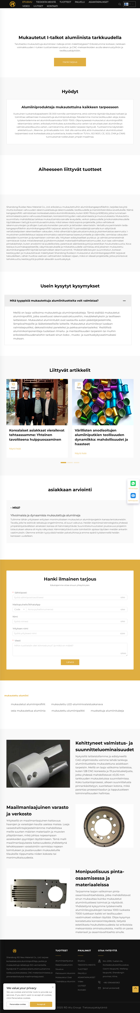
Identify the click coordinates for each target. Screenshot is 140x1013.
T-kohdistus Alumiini (65, 981)
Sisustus (59, 969)
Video (26, 6)
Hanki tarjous (70, 62)
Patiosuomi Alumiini (65, 973)
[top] (135, 989)
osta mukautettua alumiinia (28, 710)
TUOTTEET (65, 2)
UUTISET (38, 6)
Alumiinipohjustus (64, 961)
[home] (12, 4)
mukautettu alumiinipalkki (68, 710)
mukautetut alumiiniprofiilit (28, 704)
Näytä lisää (15, 448)
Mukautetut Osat (64, 977)
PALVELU (80, 2)
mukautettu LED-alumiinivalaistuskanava (77, 704)
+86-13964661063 (111, 982)
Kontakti (52, 6)
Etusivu (27, 2)
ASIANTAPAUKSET (98, 2)
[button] (63, 462)
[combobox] (19, 609)
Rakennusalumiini (64, 965)
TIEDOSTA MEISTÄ (46, 2)
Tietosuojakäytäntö (95, 1007)
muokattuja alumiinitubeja (107, 710)
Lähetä (70, 662)
